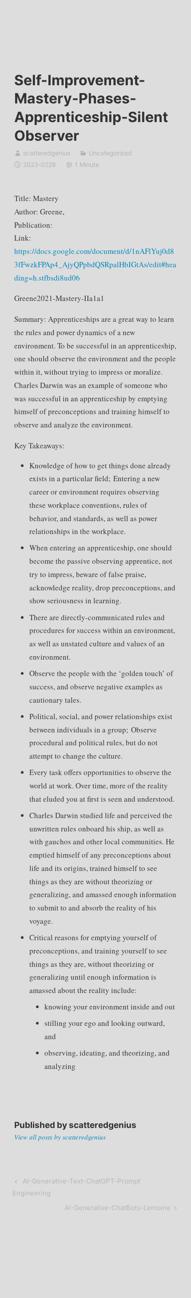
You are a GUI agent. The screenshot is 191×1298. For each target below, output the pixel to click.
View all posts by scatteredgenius (60, 1136)
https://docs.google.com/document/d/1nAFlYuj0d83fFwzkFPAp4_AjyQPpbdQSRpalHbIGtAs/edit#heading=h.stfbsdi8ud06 (95, 264)
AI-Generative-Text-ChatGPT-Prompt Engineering (76, 1186)
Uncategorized (110, 153)
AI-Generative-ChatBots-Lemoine (117, 1209)
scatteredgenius (46, 153)
